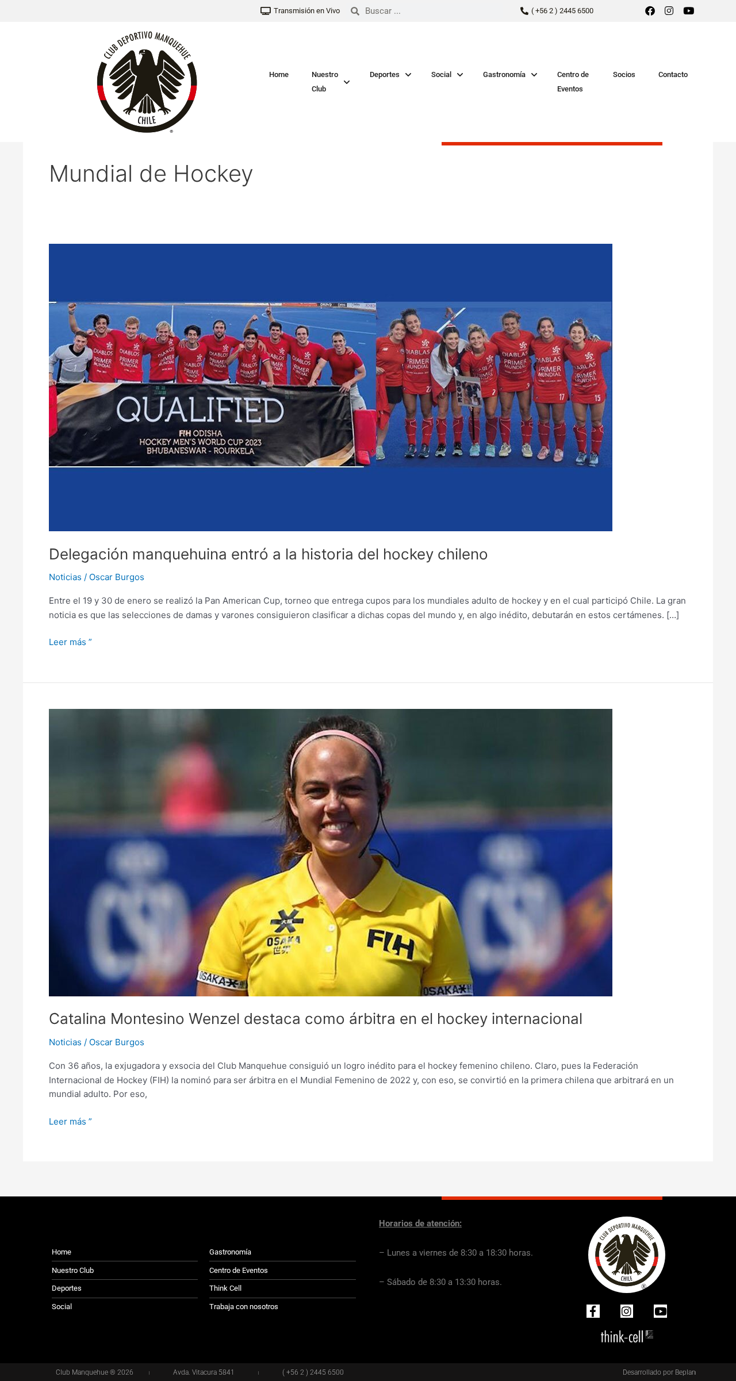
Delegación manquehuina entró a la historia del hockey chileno (268, 554)
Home (279, 74)
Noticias (65, 576)
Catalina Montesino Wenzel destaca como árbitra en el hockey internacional (315, 1018)
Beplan (685, 1372)
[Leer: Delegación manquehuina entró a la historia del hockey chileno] (330, 386)
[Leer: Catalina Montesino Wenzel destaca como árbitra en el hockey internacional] (330, 851)
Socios (624, 74)
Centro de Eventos (573, 81)
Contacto (673, 74)
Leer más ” (70, 641)
